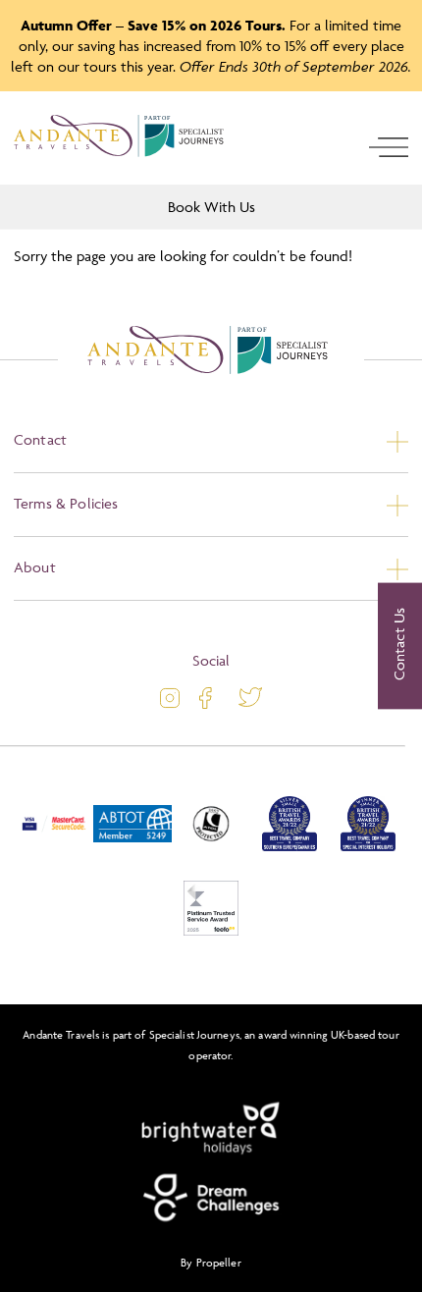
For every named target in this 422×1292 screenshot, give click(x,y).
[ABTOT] (132, 846)
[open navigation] (388, 147)
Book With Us (211, 206)
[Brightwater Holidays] (211, 1129)
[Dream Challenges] (211, 1197)
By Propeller (210, 1262)
